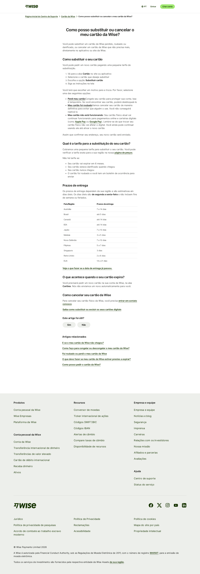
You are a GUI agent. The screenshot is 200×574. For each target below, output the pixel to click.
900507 (154, 553)
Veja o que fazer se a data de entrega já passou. (87, 268)
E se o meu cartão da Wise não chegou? (83, 342)
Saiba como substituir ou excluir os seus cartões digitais (92, 309)
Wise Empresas (22, 416)
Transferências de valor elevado (32, 454)
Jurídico (18, 519)
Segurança (140, 422)
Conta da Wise (22, 441)
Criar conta (167, 6)
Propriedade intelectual (147, 531)
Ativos (17, 472)
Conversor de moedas (87, 409)
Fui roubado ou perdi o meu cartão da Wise (84, 353)
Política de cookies (145, 519)
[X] (159, 505)
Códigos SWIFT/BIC (85, 422)
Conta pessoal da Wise (27, 409)
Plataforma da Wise (25, 422)
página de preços (124, 152)
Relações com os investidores (151, 440)
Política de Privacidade (87, 519)
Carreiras (139, 434)
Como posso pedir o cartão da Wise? (81, 364)
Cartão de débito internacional (32, 460)
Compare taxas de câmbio (89, 440)
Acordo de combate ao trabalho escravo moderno (37, 533)
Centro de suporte (145, 478)
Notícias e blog (142, 416)
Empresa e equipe (144, 409)
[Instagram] (168, 505)
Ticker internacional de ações (91, 416)
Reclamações (81, 525)
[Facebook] (151, 505)
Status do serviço (144, 484)
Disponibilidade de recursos (90, 446)
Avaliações (140, 458)
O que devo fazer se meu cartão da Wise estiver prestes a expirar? (96, 359)
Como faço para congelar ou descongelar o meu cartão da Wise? (96, 348)
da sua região (117, 562)
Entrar (153, 6)
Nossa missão (142, 446)
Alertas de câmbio (84, 434)
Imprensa (139, 428)
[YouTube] (176, 505)
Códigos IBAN (82, 428)
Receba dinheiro (23, 466)
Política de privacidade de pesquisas (35, 525)
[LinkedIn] (184, 505)
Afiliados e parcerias (146, 452)
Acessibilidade (82, 531)
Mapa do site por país (146, 525)
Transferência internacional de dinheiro (37, 448)
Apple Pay (80, 121)
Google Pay (95, 121)
